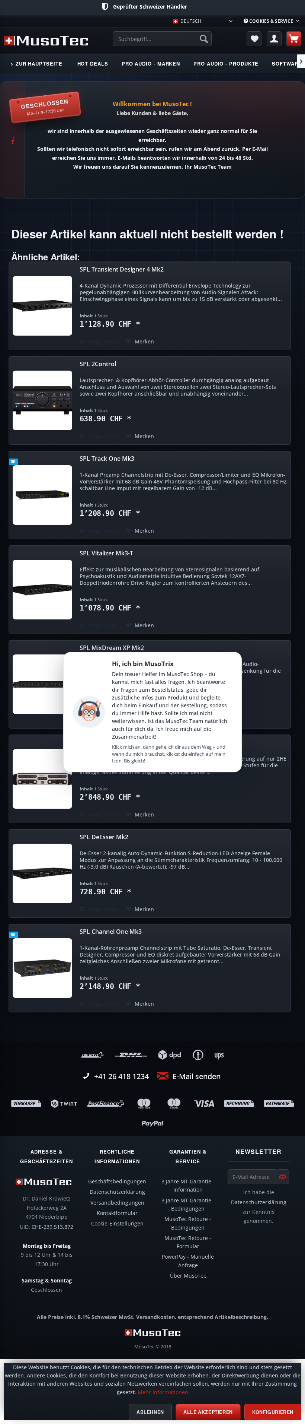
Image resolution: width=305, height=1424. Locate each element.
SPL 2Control (98, 364)
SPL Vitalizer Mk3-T (106, 553)
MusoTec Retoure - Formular (187, 1242)
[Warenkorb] (293, 38)
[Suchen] (204, 38)
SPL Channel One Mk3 (111, 932)
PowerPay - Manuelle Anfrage (188, 1260)
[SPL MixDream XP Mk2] (42, 684)
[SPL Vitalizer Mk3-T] (42, 589)
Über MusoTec (188, 1275)
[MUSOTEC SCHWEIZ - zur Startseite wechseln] (46, 40)
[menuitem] (271, 21)
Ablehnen (150, 1412)
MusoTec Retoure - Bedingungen (187, 1223)
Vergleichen (101, 341)
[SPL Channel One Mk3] (42, 968)
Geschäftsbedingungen (117, 1181)
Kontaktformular (117, 1213)
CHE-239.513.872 (52, 1227)
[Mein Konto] (274, 38)
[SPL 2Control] (42, 400)
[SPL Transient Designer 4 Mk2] (42, 306)
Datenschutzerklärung (117, 1192)
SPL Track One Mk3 (107, 459)
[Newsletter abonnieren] (283, 1176)
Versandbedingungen (117, 1202)
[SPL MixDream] (42, 779)
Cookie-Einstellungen (117, 1223)
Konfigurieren (272, 1412)
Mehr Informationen (163, 1392)
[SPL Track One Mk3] (42, 495)
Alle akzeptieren (208, 1412)
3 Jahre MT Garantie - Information (188, 1185)
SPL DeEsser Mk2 (104, 837)
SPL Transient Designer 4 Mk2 (122, 269)
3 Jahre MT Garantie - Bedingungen (188, 1204)
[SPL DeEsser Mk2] (42, 873)
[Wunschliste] (254, 38)
